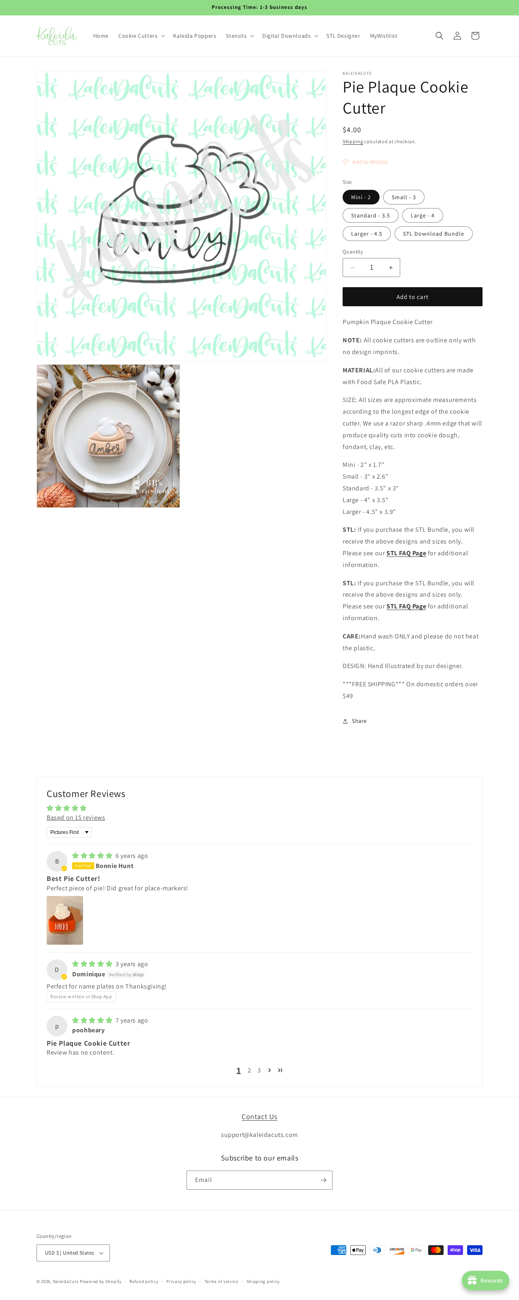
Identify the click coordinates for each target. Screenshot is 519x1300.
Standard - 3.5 (370, 215)
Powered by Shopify (101, 1281)
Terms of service (221, 1281)
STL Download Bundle (433, 233)
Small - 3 (404, 197)
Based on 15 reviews (76, 817)
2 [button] (249, 1070)
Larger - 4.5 (366, 233)
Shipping (353, 141)
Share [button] (359, 720)
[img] (93, 855)
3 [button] (259, 1070)
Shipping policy (263, 1281)
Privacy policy (181, 1281)
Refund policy (143, 1281)
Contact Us (259, 1116)
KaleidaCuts (66, 1281)
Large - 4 (423, 215)
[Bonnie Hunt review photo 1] (65, 920)
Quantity (353, 251)
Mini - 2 (361, 197)
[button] (141, 35)
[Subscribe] (323, 1180)
